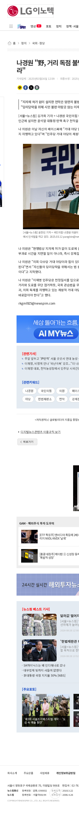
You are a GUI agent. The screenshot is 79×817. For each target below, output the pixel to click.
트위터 (31, 87)
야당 (28, 399)
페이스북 (25, 87)
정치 (59, 26)
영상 (33, 26)
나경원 (29, 391)
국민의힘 (46, 391)
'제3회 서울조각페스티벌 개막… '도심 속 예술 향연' (45, 720)
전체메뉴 (11, 26)
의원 (62, 391)
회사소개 (12, 773)
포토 (48, 26)
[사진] (39, 624)
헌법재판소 (45, 399)
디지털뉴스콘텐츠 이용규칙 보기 (41, 432)
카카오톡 (19, 87)
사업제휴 (44, 773)
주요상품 (28, 773)
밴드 (37, 87)
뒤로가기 (28, 441)
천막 (62, 399)
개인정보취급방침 (65, 773)
